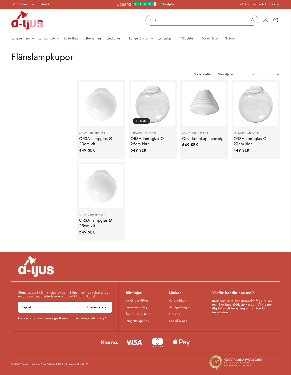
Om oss (174, 314)
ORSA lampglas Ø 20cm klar (250, 141)
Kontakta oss (178, 321)
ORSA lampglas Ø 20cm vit (95, 141)
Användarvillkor (137, 300)
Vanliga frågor (179, 307)
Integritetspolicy (137, 321)
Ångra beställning (138, 314)
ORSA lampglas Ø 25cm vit (95, 223)
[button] (22, 38)
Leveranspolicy (136, 307)
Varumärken (177, 300)
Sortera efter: (203, 74)
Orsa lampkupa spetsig (203, 138)
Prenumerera (96, 307)
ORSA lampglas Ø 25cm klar (147, 141)
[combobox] (202, 20)
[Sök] (253, 20)
